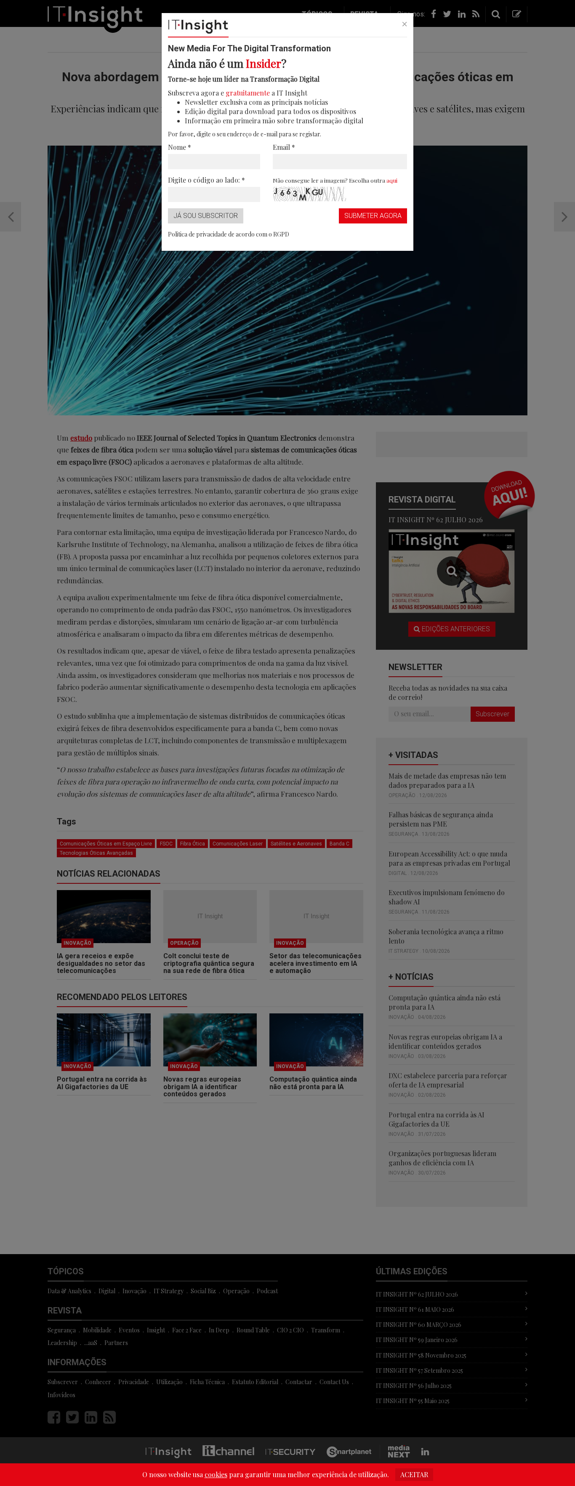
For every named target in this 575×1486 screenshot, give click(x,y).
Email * (284, 147)
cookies (216, 1474)
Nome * (179, 147)
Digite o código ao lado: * (206, 179)
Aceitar (414, 1474)
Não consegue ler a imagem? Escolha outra (335, 180)
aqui (391, 180)
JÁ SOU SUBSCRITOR (205, 216)
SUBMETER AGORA (373, 216)
